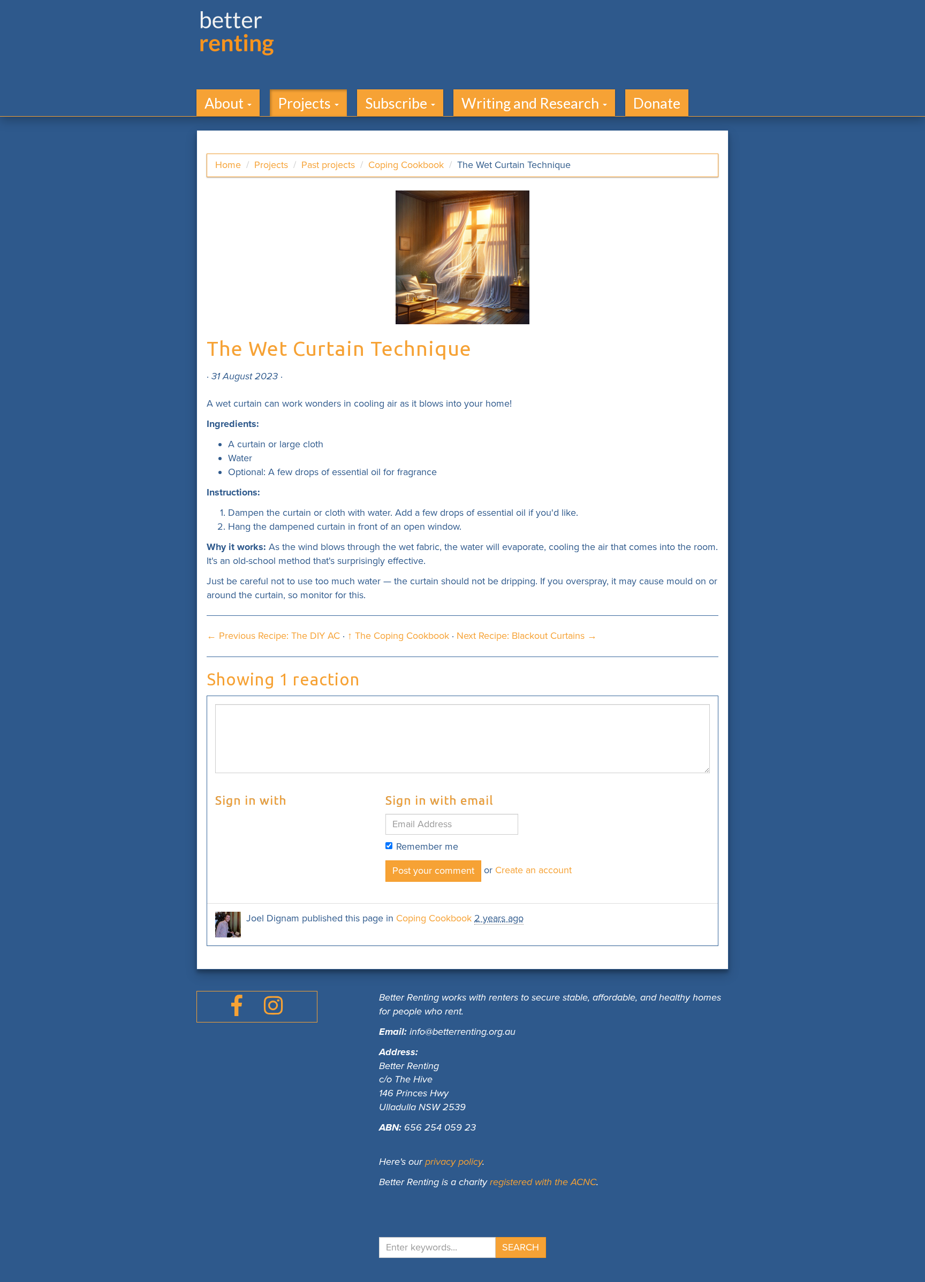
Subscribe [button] (397, 103)
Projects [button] (305, 103)
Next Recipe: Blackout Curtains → (527, 636)
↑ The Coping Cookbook (398, 636)
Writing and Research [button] (531, 103)
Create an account (533, 870)
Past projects (328, 165)
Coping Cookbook (406, 165)
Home (228, 165)
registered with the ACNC (543, 1182)
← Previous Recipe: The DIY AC (273, 636)
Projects (271, 165)
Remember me (427, 846)
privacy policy (453, 1161)
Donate (656, 103)
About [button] (225, 103)
